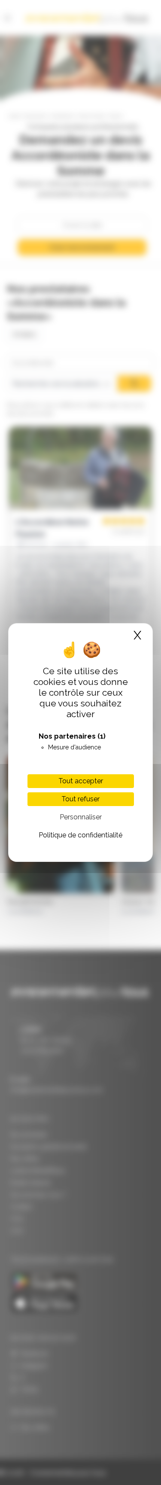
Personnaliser (81, 817)
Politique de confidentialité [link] (80, 835)
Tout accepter (80, 781)
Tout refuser (80, 799)
